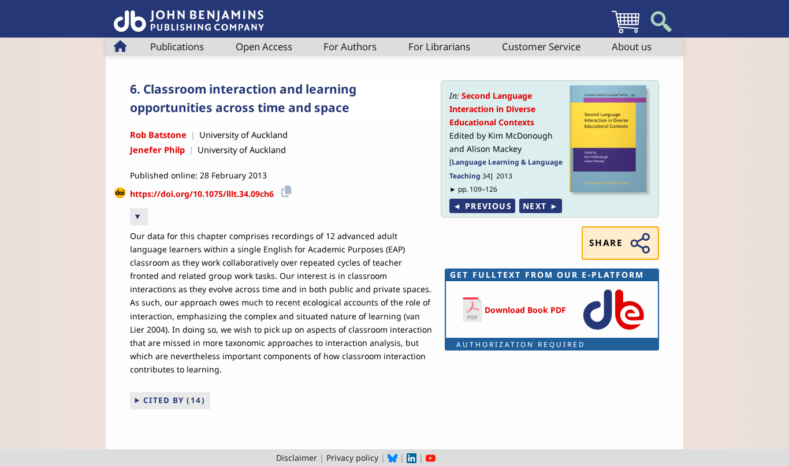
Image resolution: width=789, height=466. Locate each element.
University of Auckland (243, 134)
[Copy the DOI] (284, 189)
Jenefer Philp (157, 149)
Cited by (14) (174, 400)
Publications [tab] (177, 46)
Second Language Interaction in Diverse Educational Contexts (492, 109)
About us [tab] (632, 46)
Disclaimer (296, 457)
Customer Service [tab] (541, 46)
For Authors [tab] (350, 46)
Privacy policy (352, 457)
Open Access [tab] (264, 46)
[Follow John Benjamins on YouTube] (431, 457)
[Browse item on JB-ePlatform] (613, 330)
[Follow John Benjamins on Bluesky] (392, 457)
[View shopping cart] (625, 32)
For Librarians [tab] (439, 46)
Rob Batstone (158, 134)
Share (606, 243)
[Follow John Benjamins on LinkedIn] (411, 457)
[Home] (189, 14)
